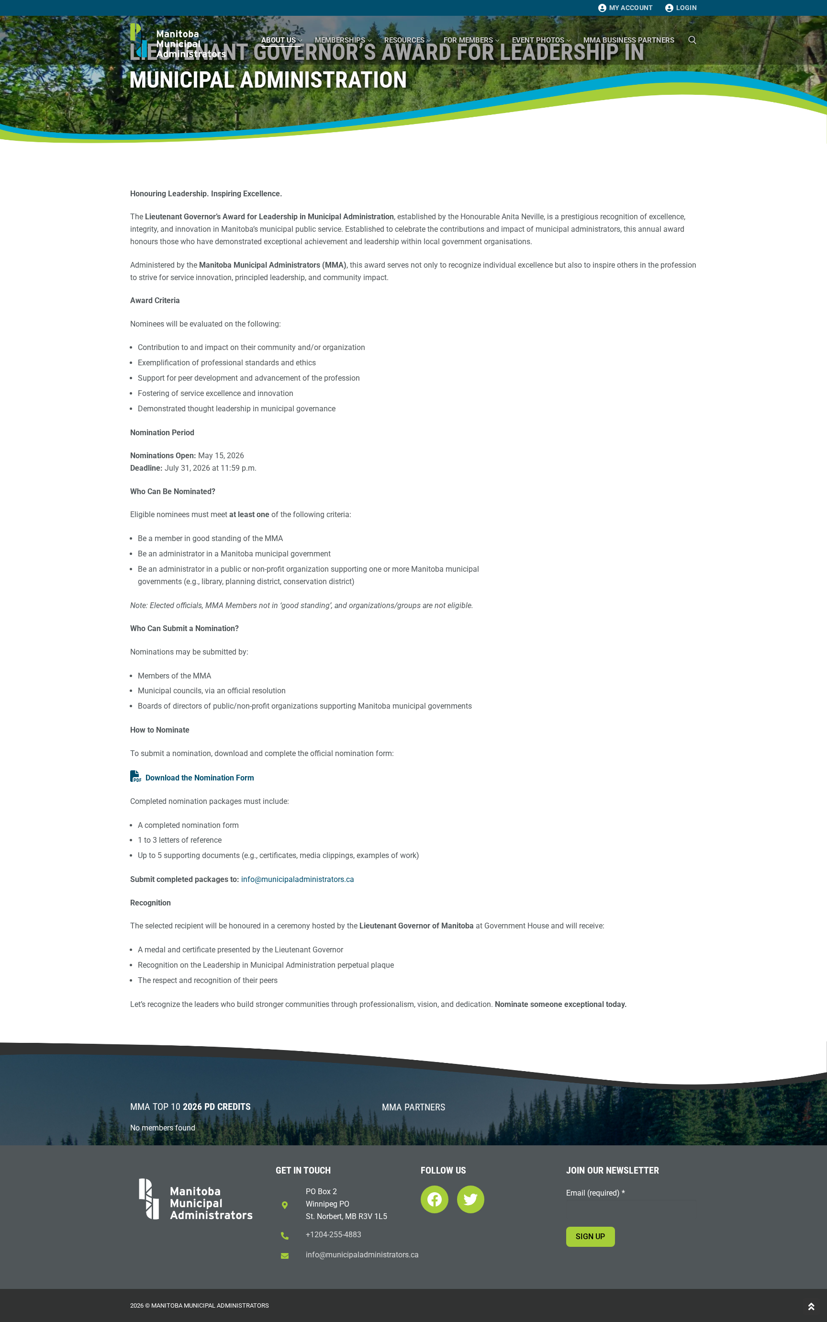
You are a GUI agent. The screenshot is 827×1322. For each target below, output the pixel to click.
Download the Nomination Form (199, 777)
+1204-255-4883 (333, 1234)
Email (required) (595, 1193)
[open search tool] (692, 40)
